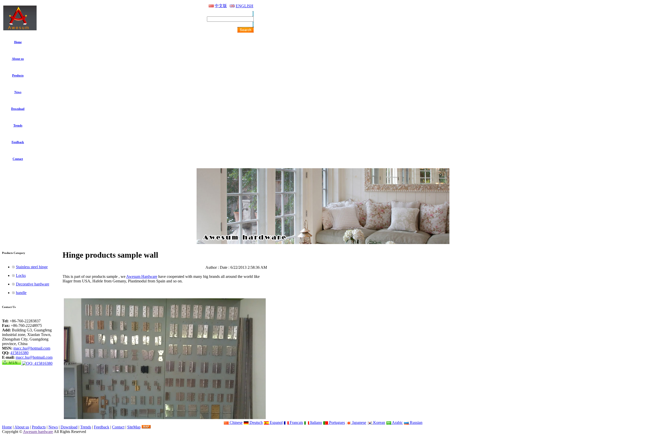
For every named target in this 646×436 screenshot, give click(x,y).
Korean (378, 422)
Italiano (315, 422)
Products (39, 427)
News (53, 427)
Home (7, 427)
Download (69, 427)
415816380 (19, 353)
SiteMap (134, 427)
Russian (415, 422)
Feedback (101, 427)
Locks (21, 275)
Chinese (236, 422)
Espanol (276, 422)
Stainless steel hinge (32, 267)
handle (21, 292)
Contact (118, 427)
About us (21, 427)
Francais (296, 422)
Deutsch (256, 422)
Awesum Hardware (141, 276)
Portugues (336, 422)
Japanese (358, 422)
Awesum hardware (38, 431)
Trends (85, 427)
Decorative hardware (32, 284)
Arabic (397, 422)
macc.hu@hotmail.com (31, 348)
